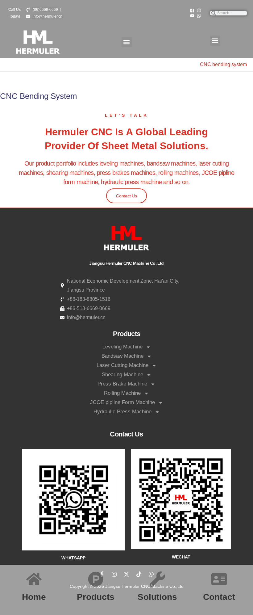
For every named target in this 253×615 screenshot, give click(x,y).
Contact (219, 597)
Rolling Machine (122, 393)
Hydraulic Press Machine (122, 412)
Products (95, 597)
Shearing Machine (122, 374)
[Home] (34, 579)
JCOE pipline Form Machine (122, 402)
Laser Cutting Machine (122, 365)
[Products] (95, 579)
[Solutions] (157, 579)
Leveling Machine (122, 347)
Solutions (157, 597)
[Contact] (219, 579)
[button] (127, 42)
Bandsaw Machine (122, 356)
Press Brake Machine (122, 384)
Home (34, 597)
